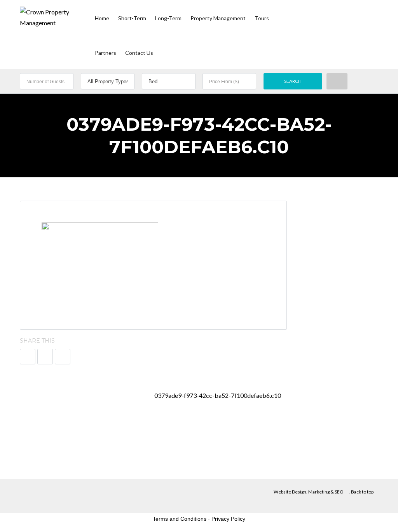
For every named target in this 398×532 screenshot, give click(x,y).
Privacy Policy (228, 519)
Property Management (218, 18)
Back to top (362, 492)
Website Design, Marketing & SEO (309, 492)
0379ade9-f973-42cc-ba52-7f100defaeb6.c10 (218, 395)
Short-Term (132, 18)
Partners (105, 52)
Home (102, 18)
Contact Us (139, 52)
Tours (262, 18)
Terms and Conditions (179, 519)
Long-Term (168, 18)
